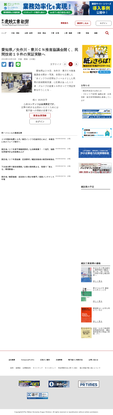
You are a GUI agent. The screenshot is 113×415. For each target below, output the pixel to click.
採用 (12, 368)
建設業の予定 (87, 187)
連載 (96, 33)
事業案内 (64, 23)
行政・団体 (15, 33)
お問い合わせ (93, 360)
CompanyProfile (27, 360)
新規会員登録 (39, 115)
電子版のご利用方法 (75, 360)
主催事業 (59, 360)
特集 (87, 33)
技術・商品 (42, 33)
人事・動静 (68, 33)
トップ (3, 33)
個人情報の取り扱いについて (90, 368)
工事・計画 (55, 33)
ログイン (103, 23)
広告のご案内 (45, 360)
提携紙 (18, 368)
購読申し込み (83, 23)
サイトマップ (38, 368)
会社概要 (12, 360)
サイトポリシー (50, 368)
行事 (79, 33)
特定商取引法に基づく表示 (67, 368)
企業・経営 (29, 33)
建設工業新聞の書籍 (91, 263)
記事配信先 (27, 368)
